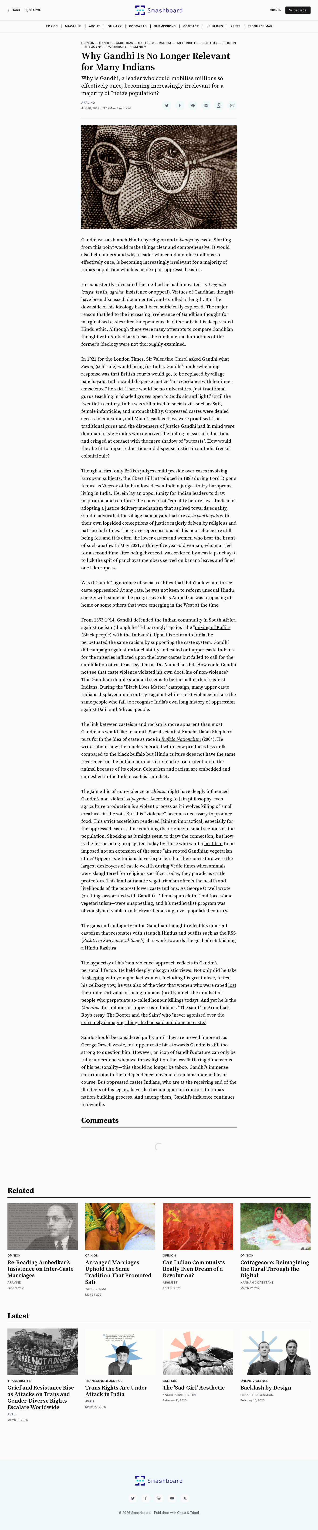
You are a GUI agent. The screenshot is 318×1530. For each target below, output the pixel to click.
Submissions (165, 26)
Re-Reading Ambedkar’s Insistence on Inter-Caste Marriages (40, 1269)
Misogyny (93, 46)
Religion (229, 43)
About (94, 26)
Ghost (181, 1513)
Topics (52, 26)
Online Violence (254, 1381)
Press (235, 26)
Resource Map (260, 26)
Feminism (139, 46)
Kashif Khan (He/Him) (180, 1395)
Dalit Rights (187, 43)
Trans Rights (19, 1381)
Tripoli (195, 1513)
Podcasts (138, 26)
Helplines (214, 26)
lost (232, 985)
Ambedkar (124, 43)
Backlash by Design (265, 1387)
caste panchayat (219, 553)
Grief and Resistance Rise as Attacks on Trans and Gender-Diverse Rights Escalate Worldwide (40, 1397)
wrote (119, 1045)
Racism (165, 43)
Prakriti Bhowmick (256, 1395)
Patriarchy (117, 46)
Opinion (88, 43)
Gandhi (105, 43)
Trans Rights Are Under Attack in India (116, 1391)
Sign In (276, 10)
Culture (170, 1381)
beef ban (213, 844)
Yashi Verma (96, 1289)
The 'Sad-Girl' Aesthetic (194, 1387)
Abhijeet (170, 1282)
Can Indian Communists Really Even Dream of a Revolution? (194, 1269)
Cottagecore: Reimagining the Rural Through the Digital (274, 1269)
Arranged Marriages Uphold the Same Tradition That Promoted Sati (118, 1272)
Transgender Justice (103, 1381)
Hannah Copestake (257, 1282)
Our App (115, 26)
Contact (191, 26)
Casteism (146, 43)
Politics (210, 43)
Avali (12, 1414)
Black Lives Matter (146, 687)
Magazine (73, 26)
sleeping (96, 978)
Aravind (88, 102)
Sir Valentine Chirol (167, 359)
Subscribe (298, 10)
